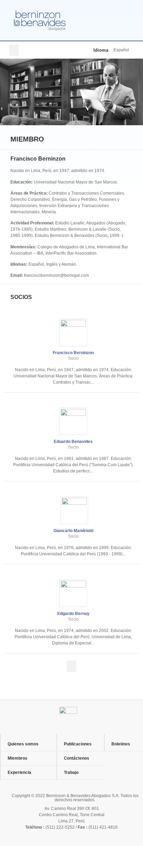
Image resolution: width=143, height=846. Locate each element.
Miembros (17, 758)
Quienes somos (23, 744)
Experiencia (19, 772)
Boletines (120, 744)
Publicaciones (78, 744)
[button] (14, 50)
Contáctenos (76, 758)
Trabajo (71, 772)
